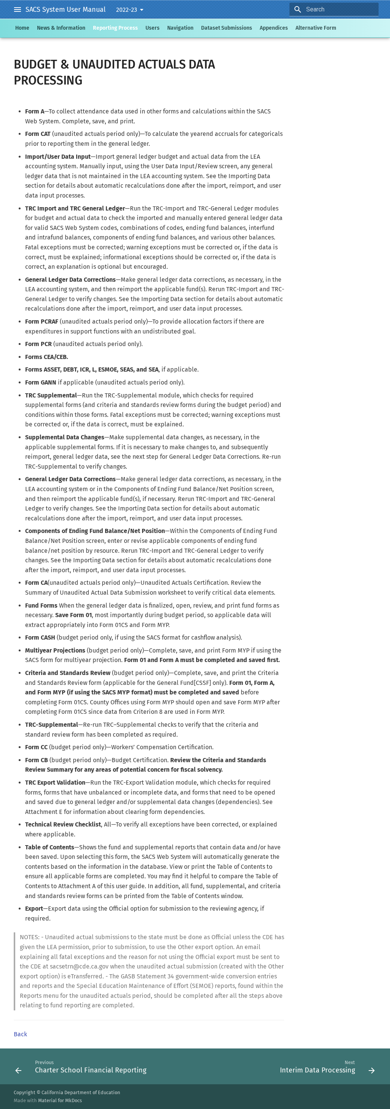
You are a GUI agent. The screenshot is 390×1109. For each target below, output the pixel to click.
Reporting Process (115, 28)
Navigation (180, 28)
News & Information (61, 28)
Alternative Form (316, 28)
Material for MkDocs (60, 1100)
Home (22, 28)
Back (20, 1034)
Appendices (274, 28)
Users (152, 28)
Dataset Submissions (226, 28)
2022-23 (126, 9)
